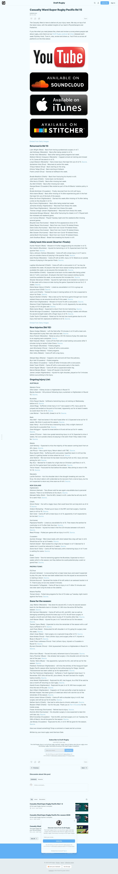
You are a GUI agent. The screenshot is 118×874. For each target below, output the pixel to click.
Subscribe (105, 3)
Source (84, 162)
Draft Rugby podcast (60, 34)
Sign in (113, 3)
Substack (51, 870)
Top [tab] (32, 799)
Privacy (58, 862)
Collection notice (69, 862)
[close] (74, 821)
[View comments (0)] (35, 18)
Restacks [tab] (40, 779)
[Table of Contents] (2, 437)
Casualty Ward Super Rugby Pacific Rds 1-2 (46, 804)
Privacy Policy (71, 846)
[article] (59, 807)
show (72, 34)
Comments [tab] (33, 779)
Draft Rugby (39, 808)
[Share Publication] (98, 2)
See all (33, 838)
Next (83, 768)
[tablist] (37, 779)
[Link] (27, 146)
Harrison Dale (33, 13)
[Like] (31, 18)
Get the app (67, 866)
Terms (62, 862)
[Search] (94, 2)
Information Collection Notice (58, 846)
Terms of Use (67, 844)
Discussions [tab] (42, 799)
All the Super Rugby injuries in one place (41, 806)
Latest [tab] (35, 799)
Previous (36, 768)
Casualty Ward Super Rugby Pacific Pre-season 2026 (50, 815)
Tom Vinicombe (75, 705)
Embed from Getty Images (39, 141)
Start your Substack (54, 866)
